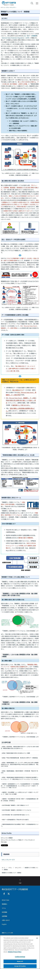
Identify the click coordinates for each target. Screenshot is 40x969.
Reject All (20, 961)
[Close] (37, 938)
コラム (7, 7)
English (4, 924)
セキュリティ (13, 7)
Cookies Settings (20, 957)
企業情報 (4, 916)
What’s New (5, 900)
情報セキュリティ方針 (7, 933)
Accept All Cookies (20, 966)
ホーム (3, 7)
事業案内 (4, 904)
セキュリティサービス (8, 860)
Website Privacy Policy (14, 952)
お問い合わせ (6, 920)
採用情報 (4, 912)
